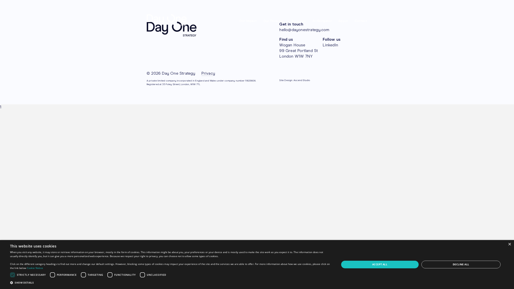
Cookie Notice (35, 268)
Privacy (208, 73)
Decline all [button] (461, 264)
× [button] (509, 244)
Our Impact (248, 20)
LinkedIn (330, 45)
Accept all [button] (379, 264)
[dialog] (257, 264)
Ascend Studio (302, 80)
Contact (361, 20)
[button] (170, 283)
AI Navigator (322, 20)
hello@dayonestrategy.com (304, 30)
